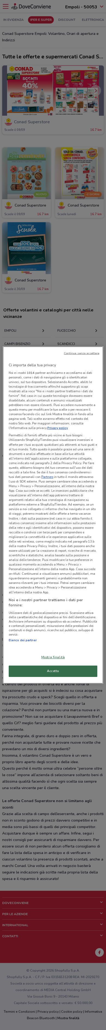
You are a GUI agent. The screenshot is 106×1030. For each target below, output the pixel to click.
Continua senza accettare (81, 353)
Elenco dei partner (23, 640)
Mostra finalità (53, 657)
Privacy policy (57, 428)
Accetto (53, 671)
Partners (47, 477)
